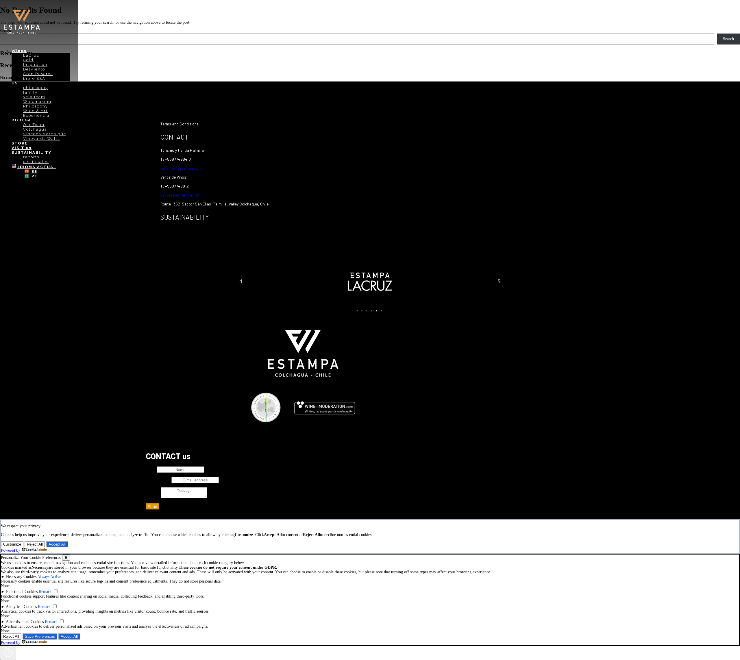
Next (499, 281)
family (30, 92)
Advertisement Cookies (25, 622)
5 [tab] (376, 310)
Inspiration (35, 64)
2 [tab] (361, 310)
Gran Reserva (38, 74)
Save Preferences (40, 636)
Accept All (57, 544)
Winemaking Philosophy (37, 103)
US (15, 83)
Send (152, 506)
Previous (241, 281)
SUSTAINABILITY (31, 152)
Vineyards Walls (41, 138)
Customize (12, 544)
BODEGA (21, 120)
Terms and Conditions (179, 123)
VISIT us (22, 148)
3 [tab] (366, 310)
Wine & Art (35, 111)
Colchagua (35, 129)
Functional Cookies (22, 591)
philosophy (35, 88)
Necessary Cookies (21, 576)
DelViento (34, 69)
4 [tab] (371, 310)
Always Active (49, 576)
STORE (20, 143)
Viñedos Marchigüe (44, 134)
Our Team (34, 125)
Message (153, 497)
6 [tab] (381, 310)
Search (728, 39)
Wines (19, 51)
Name (151, 470)
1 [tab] (357, 310)
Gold (28, 60)
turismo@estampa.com (181, 168)
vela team (34, 97)
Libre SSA (34, 78)
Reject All (35, 544)
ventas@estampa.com (180, 194)
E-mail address (158, 480)
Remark (45, 591)
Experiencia (36, 115)
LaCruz (31, 55)
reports (31, 157)
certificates (36, 162)
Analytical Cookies (21, 607)
